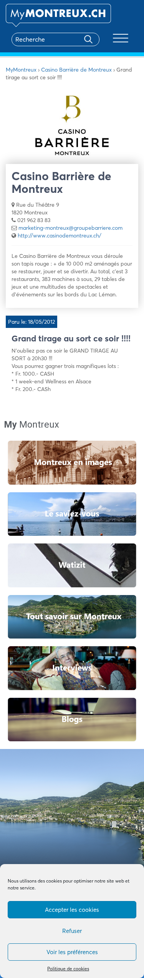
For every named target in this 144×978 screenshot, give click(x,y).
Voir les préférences (72, 952)
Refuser (72, 931)
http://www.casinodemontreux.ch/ (59, 235)
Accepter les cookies (72, 909)
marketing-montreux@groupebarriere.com (70, 227)
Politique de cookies (68, 968)
